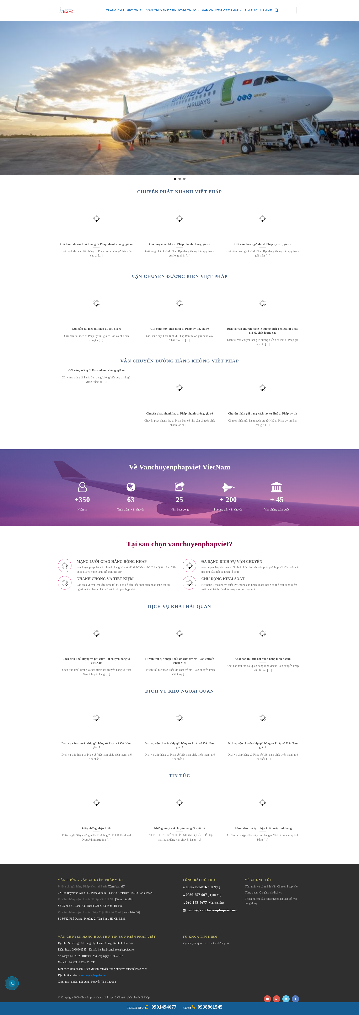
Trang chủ (115, 10)
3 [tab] (184, 179)
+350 (82, 500)
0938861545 (210, 1007)
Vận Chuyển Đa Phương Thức (171, 10)
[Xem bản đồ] (116, 886)
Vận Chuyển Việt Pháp (220, 10)
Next (354, 97)
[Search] (276, 10)
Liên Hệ (266, 10)
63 (131, 500)
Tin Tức (251, 10)
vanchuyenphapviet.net (92, 975)
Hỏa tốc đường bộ (218, 943)
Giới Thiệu (135, 10)
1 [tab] (175, 179)
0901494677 (163, 1007)
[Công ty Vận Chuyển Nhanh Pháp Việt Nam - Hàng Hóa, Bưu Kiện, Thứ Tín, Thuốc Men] (79, 10)
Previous (5, 97)
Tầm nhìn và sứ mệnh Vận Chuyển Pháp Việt (271, 886)
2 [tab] (179, 179)
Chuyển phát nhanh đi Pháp (97, 997)
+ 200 (228, 500)
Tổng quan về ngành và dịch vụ (263, 892)
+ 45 (277, 500)
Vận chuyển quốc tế (194, 943)
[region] (179, 98)
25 (179, 500)
